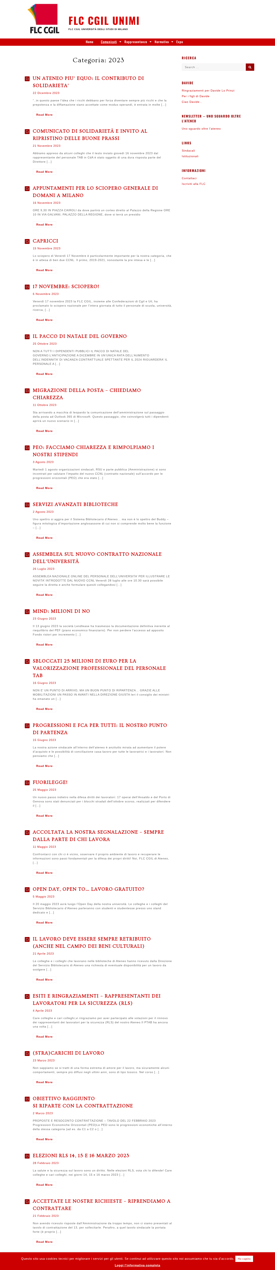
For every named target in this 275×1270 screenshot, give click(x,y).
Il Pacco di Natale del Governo (80, 336)
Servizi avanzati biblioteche (75, 504)
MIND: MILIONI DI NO (61, 611)
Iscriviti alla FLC (194, 183)
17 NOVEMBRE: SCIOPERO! (66, 286)
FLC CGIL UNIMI (104, 20)
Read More (46, 115)
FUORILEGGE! (50, 782)
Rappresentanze (135, 41)
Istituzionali (190, 156)
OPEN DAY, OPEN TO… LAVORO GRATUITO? (89, 889)
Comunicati (109, 41)
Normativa (162, 41)
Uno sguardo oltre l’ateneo (201, 128)
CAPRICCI (45, 241)
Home (89, 41)
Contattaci (189, 178)
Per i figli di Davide (196, 96)
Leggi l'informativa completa (137, 1265)
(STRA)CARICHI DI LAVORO (68, 1053)
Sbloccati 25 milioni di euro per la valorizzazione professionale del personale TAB (99, 668)
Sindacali (188, 150)
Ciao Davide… (192, 101)
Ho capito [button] (244, 1258)
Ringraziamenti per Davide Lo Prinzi (208, 90)
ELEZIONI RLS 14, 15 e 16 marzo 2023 (81, 1155)
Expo (179, 41)
